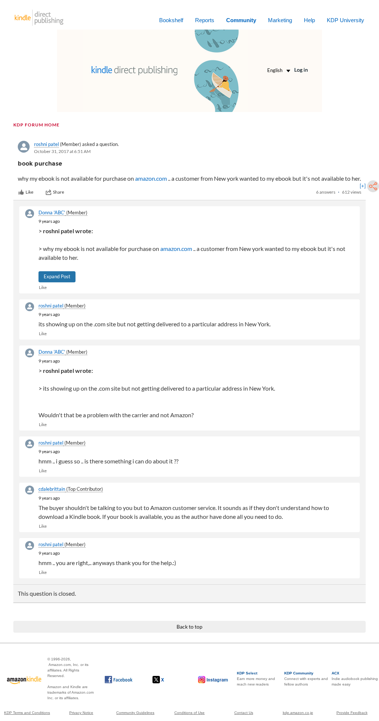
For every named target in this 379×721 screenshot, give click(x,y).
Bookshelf (171, 20)
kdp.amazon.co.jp (298, 713)
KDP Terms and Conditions (27, 713)
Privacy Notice (81, 713)
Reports (204, 20)
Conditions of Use (189, 713)
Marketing (280, 20)
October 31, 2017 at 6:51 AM (62, 151)
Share (58, 192)
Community (241, 20)
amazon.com (151, 178)
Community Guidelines (135, 713)
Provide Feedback (352, 713)
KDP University (345, 20)
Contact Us (243, 713)
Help (309, 20)
